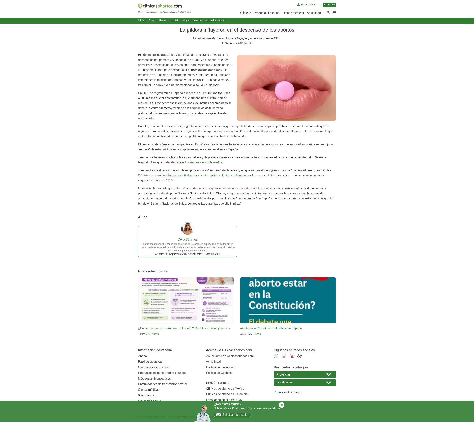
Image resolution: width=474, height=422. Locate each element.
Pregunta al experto (267, 12)
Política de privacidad (220, 367)
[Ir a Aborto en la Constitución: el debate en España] (288, 300)
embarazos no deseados (206, 162)
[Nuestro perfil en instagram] (284, 357)
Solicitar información (235, 414)
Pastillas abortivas (150, 361)
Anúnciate (329, 4)
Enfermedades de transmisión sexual (162, 384)
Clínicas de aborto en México (225, 388)
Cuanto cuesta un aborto (154, 367)
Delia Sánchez (187, 239)
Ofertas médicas (293, 12)
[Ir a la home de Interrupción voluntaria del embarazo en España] (164, 6)
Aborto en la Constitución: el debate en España (271, 328)
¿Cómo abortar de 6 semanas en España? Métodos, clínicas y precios (184, 328)
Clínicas (245, 12)
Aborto (162, 20)
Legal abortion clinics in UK (224, 399)
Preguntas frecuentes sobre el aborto (162, 372)
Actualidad (314, 12)
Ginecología (146, 395)
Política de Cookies (219, 372)
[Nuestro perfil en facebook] (276, 357)
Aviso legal (213, 361)
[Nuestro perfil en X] (299, 357)
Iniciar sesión (307, 4)
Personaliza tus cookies (287, 392)
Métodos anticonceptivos (154, 378)
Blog (151, 20)
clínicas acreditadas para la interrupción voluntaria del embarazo (208, 175)
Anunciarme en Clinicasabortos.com (230, 356)
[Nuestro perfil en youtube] (291, 357)
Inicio (141, 20)
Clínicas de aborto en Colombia (227, 394)
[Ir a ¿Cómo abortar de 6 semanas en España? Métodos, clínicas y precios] (186, 300)
